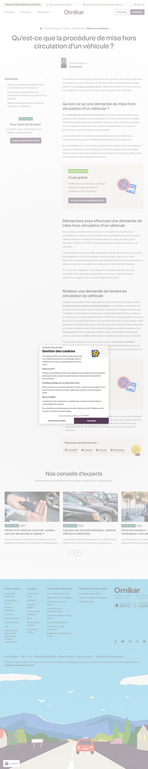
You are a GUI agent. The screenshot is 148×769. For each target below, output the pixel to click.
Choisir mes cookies (57, 420)
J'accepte (91, 420)
